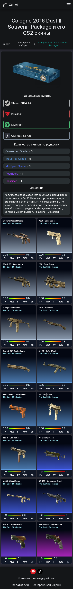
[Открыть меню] (68, 4)
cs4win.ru (22, 585)
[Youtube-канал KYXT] (33, 571)
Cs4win (6, 44)
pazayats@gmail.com (42, 578)
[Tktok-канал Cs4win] (40, 571)
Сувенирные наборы (23, 44)
